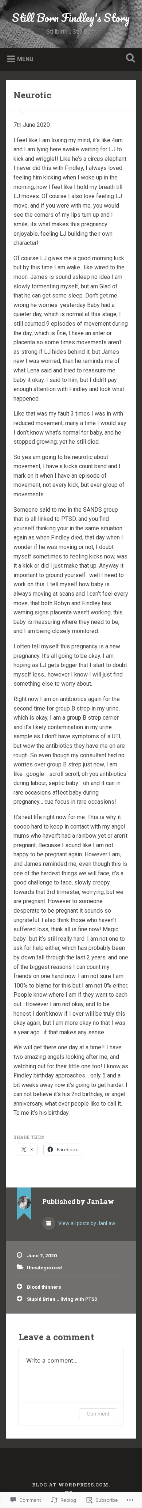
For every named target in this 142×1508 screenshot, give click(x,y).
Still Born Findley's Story (71, 18)
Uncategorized (44, 1267)
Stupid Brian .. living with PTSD (62, 1299)
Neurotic (32, 95)
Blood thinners (44, 1287)
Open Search (129, 58)
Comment (98, 1413)
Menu (25, 58)
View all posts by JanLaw (86, 1223)
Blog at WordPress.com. (71, 1485)
